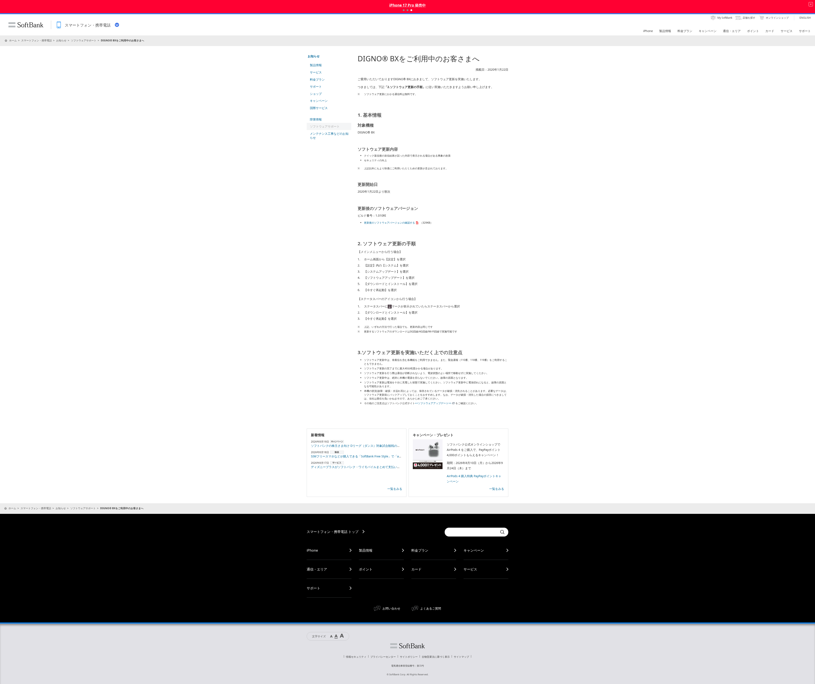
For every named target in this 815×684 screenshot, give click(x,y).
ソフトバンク (407, 646)
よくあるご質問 (430, 608)
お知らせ (61, 40)
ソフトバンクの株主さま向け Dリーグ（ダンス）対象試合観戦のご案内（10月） (364, 446)
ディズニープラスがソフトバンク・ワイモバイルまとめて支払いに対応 (358, 467)
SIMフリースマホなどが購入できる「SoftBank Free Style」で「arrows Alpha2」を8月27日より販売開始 (381, 456)
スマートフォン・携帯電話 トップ (332, 531)
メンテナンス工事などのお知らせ (329, 136)
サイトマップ (461, 657)
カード (416, 569)
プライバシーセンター (383, 657)
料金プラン (317, 79)
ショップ (316, 94)
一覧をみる (394, 489)
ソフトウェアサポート (83, 40)
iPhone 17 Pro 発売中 (407, 5)
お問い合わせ (391, 608)
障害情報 (316, 119)
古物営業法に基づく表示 (436, 657)
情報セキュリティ (356, 657)
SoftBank (25, 25)
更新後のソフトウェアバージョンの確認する (389, 222)
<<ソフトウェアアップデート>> (433, 403)
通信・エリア (317, 569)
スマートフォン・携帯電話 (36, 40)
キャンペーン (319, 101)
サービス (316, 72)
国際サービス (319, 108)
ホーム (13, 40)
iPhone (312, 550)
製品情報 (316, 65)
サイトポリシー (409, 657)
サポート (316, 86)
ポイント (365, 569)
